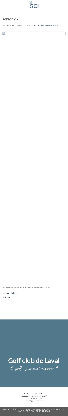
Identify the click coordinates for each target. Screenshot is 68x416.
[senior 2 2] (34, 155)
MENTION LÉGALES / (12, 409)
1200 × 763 (37, 25)
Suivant (8, 297)
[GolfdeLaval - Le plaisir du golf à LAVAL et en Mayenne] (34, 6)
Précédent (9, 293)
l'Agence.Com (26, 411)
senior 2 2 (52, 25)
